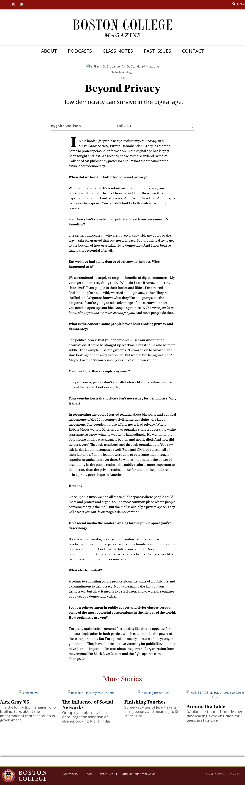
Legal (89, 774)
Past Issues (157, 51)
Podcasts (80, 51)
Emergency (106, 774)
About (49, 51)
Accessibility (70, 774)
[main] (122, 415)
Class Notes (118, 51)
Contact (193, 51)
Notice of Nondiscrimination (138, 774)
